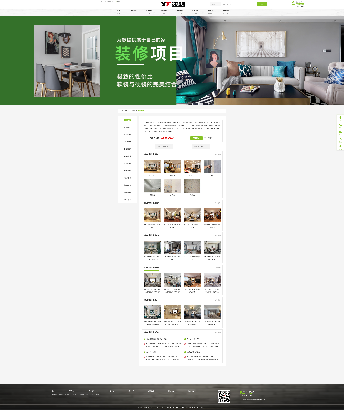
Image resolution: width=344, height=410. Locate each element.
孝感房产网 (78, 394)
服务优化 (151, 391)
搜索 (262, 4)
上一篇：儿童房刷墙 (162, 146)
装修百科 (131, 391)
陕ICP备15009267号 (187, 407)
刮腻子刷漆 (127, 142)
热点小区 (111, 391)
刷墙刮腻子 (127, 200)
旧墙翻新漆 (127, 156)
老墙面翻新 (127, 163)
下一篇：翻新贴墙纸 (198, 146)
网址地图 (171, 391)
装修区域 (91, 391)
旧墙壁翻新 (127, 149)
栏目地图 (191, 391)
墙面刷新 (134, 110)
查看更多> (218, 154)
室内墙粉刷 (127, 185)
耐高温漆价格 (62, 394)
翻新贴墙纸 (127, 127)
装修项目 (127, 110)
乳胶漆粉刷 (127, 178)
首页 (122, 110)
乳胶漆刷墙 (127, 171)
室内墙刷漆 (127, 192)
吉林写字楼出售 (85, 394)
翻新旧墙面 (141, 110)
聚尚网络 (203, 407)
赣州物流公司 (70, 394)
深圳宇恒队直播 (95, 394)
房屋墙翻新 (127, 134)
